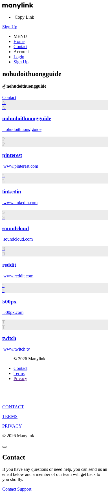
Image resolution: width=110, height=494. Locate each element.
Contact (20, 46)
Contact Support (16, 489)
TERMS (9, 416)
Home (19, 41)
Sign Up (9, 26)
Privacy (20, 378)
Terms (19, 373)
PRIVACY (12, 426)
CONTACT (13, 406)
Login (19, 56)
